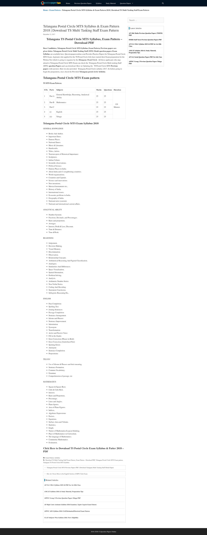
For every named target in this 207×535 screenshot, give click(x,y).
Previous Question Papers (83, 3)
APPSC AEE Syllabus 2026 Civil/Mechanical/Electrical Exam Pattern (67, 511)
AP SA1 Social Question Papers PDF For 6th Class (145, 57)
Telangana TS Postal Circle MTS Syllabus (56, 462)
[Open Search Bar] (163, 3)
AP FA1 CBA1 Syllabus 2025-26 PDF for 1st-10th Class (62, 485)
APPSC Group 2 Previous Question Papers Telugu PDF (62, 498)
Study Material (111, 3)
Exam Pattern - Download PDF (85, 460)
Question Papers (125, 3)
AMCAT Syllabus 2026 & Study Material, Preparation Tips (63, 491)
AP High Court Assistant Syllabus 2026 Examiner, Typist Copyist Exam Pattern (70, 504)
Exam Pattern (54, 10)
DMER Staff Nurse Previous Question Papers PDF (145, 39)
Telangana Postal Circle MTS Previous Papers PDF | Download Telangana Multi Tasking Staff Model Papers (80, 468)
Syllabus (99, 3)
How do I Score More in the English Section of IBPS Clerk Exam (67, 474)
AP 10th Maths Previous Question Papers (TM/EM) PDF (146, 34)
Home (68, 3)
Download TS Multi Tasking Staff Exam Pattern (60, 460)
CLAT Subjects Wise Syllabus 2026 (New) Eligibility (61, 517)
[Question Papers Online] (52, 3)
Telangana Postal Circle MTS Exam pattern (109, 460)
